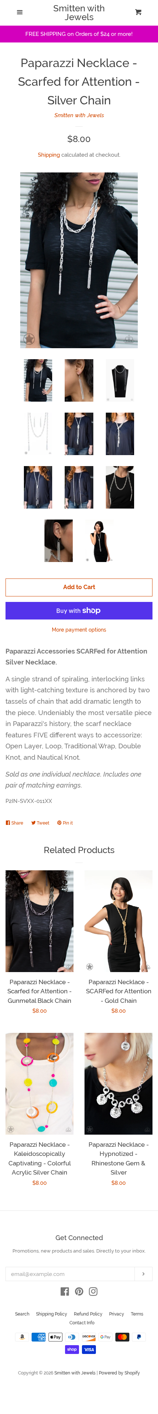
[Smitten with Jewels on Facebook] (64, 1293)
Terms (137, 1314)
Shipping (49, 155)
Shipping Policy (51, 1314)
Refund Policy (88, 1314)
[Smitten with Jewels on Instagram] (93, 1293)
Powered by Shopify (119, 1373)
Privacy (116, 1314)
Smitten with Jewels (79, 13)
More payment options (79, 630)
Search (22, 1314)
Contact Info (81, 1322)
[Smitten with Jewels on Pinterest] (79, 1293)
